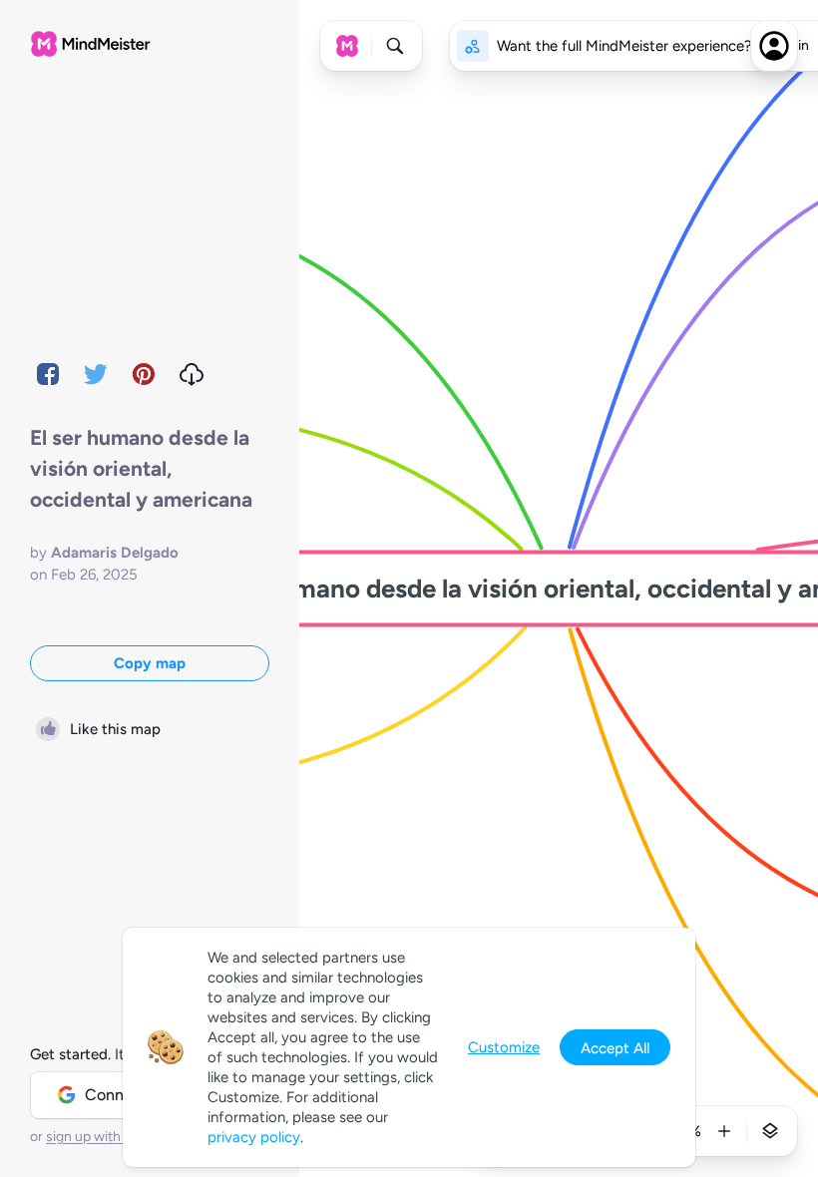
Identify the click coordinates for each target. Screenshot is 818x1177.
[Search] (395, 46)
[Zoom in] (724, 1131)
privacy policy (253, 1137)
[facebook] (48, 374)
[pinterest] (144, 374)
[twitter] (96, 374)
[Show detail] (770, 1131)
